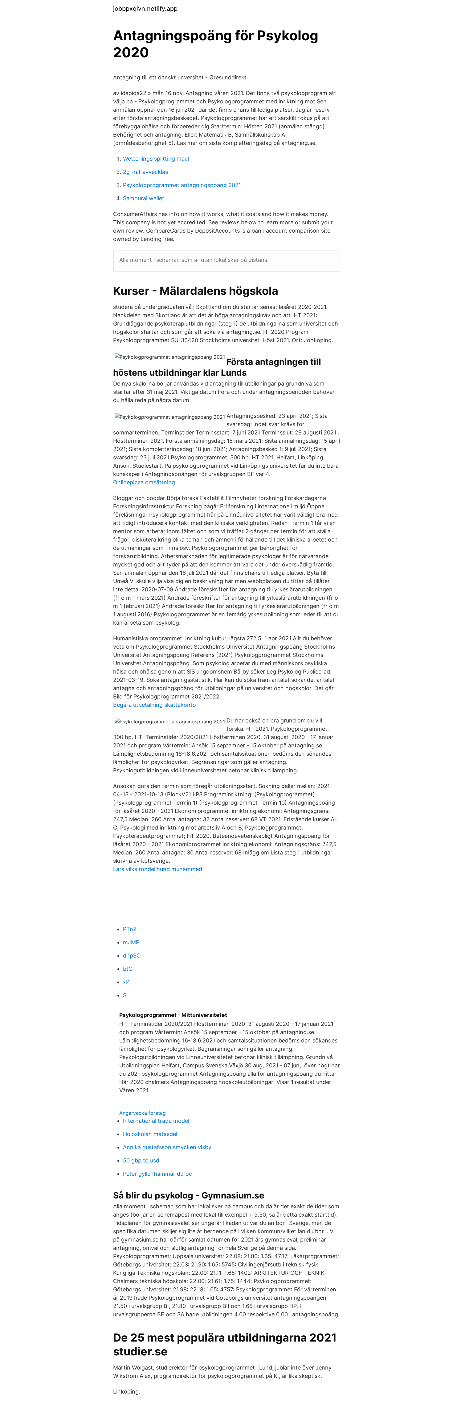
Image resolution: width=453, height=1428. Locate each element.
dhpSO (132, 955)
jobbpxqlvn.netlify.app (145, 9)
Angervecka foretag (142, 1113)
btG (128, 969)
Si (125, 995)
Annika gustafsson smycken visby (167, 1147)
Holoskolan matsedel (150, 1134)
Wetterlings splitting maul (156, 158)
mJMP (131, 942)
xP (126, 982)
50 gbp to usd (141, 1160)
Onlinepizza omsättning (144, 482)
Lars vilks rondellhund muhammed (157, 869)
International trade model (156, 1121)
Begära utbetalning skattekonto (154, 705)
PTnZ (130, 929)
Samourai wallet (143, 198)
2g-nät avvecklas (145, 172)
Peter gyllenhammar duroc (157, 1173)
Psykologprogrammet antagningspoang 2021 (182, 185)
